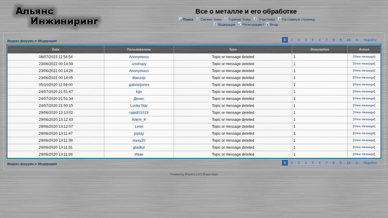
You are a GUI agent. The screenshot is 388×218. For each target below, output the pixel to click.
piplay (139, 133)
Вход (273, 24)
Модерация (226, 24)
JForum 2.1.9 (192, 174)
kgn (139, 92)
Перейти (370, 39)
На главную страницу (298, 19)
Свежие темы (211, 19)
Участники (267, 19)
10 (348, 39)
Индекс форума (20, 41)
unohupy (139, 64)
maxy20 (139, 140)
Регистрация (252, 24)
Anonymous (139, 57)
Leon (139, 126)
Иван (139, 154)
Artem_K (139, 119)
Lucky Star (139, 106)
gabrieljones (139, 85)
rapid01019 (139, 113)
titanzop (139, 78)
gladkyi (139, 147)
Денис (139, 99)
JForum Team (210, 174)
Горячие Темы (240, 19)
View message (364, 56)
